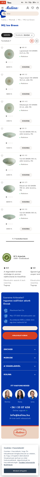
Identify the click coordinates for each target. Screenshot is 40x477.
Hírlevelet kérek (19, 335)
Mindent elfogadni (20, 471)
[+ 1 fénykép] (9, 54)
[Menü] (2, 8)
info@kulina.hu (20, 415)
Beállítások (8, 465)
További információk (27, 462)
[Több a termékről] (9, 135)
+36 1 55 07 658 (20, 407)
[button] (20, 35)
